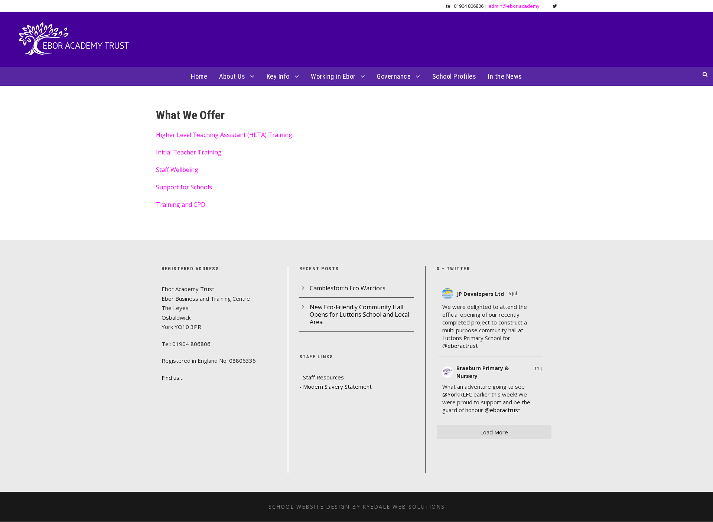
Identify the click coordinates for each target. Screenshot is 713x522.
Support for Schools (184, 187)
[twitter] (555, 6)
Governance (394, 76)
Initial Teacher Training (189, 152)
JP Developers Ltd (480, 293)
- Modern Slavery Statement (335, 386)
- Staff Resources (321, 377)
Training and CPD (180, 204)
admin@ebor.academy (514, 6)
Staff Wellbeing (177, 170)
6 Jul (513, 293)
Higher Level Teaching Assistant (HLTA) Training (224, 135)
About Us (232, 76)
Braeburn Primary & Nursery (482, 372)
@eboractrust (460, 345)
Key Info (278, 76)
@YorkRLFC (457, 394)
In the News (505, 76)
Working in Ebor (333, 76)
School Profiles (454, 76)
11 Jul (540, 368)
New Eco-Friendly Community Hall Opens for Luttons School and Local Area (359, 314)
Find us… (172, 377)
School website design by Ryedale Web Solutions (356, 506)
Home (199, 76)
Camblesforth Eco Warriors (347, 288)
